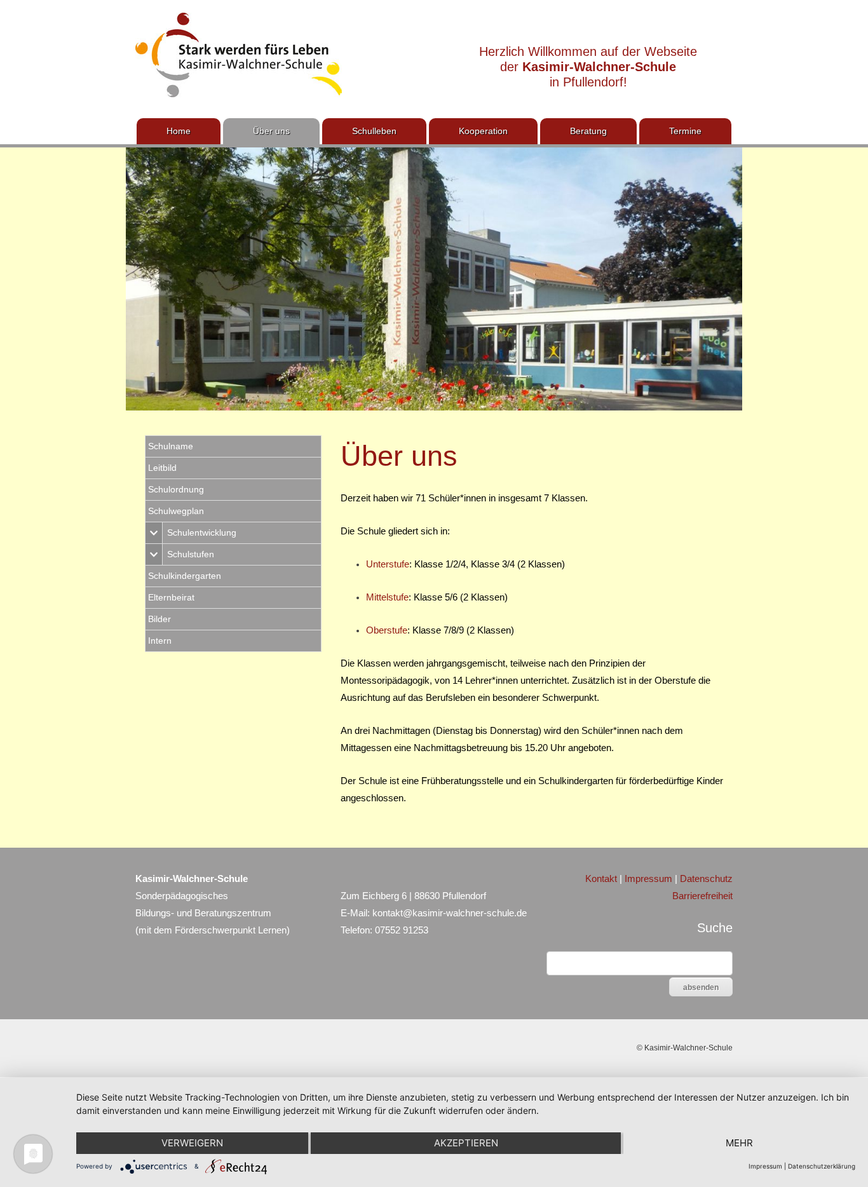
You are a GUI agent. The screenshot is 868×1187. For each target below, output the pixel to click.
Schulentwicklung (201, 532)
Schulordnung (176, 489)
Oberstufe (386, 630)
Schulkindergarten (184, 576)
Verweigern (192, 1143)
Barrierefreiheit (702, 895)
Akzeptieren (466, 1143)
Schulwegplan (176, 511)
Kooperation (483, 131)
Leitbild (162, 468)
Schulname (170, 446)
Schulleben (374, 131)
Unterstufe (387, 564)
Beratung (588, 131)
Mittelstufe (387, 597)
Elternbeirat (171, 597)
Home (178, 131)
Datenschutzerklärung (821, 1166)
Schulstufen (190, 554)
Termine (685, 131)
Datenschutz (706, 878)
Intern (160, 640)
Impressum (648, 878)
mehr (739, 1143)
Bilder (159, 619)
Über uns (271, 131)
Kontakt (601, 878)
